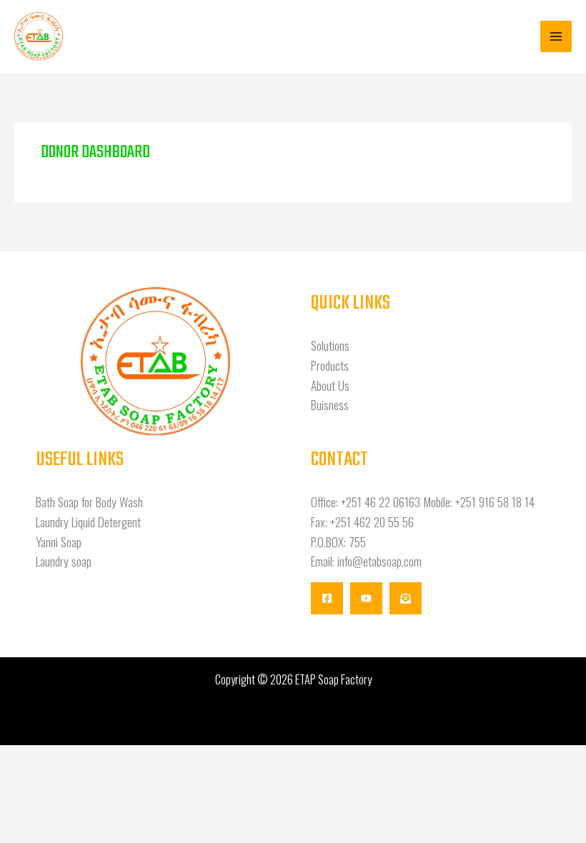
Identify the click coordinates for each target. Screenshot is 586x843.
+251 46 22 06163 (380, 501)
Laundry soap (63, 561)
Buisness (330, 404)
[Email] (405, 598)
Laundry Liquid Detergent (88, 521)
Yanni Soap (58, 541)
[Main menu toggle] (556, 36)
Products (330, 365)
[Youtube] (366, 598)
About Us (330, 385)
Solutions (330, 345)
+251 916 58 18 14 (495, 501)
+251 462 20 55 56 (372, 521)
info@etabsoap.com (379, 561)
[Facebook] (327, 598)
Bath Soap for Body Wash (89, 501)
